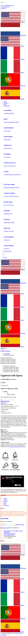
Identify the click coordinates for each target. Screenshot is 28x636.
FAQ (5, 504)
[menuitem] (5, 101)
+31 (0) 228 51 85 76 (9, 535)
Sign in (5, 257)
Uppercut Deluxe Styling (15, 446)
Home (5, 498)
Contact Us (3, 8)
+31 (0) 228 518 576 (5, 7)
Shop (5, 502)
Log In (5, 499)
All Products (7, 353)
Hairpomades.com (5, 527)
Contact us (6, 505)
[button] (5, 401)
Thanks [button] (22, 524)
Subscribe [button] (17, 524)
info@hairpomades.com (9, 533)
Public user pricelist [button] (5, 351)
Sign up (6, 501)
